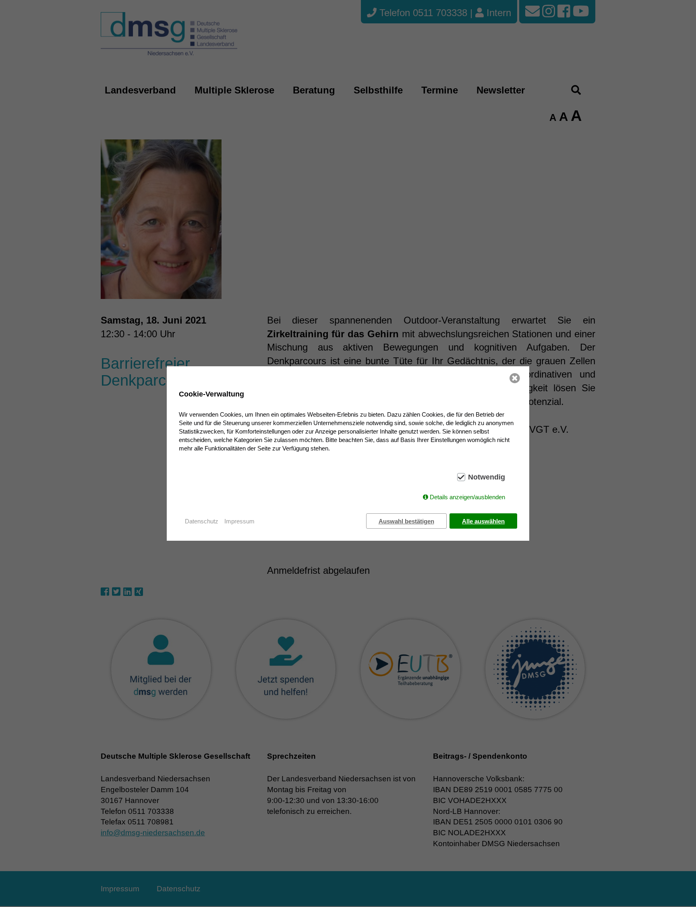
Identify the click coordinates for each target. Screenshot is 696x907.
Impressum (239, 521)
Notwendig (486, 477)
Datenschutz (201, 521)
